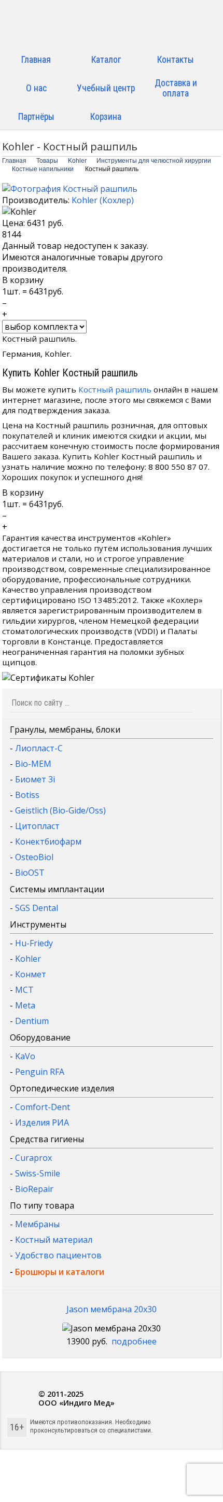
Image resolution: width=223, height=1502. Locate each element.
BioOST (30, 872)
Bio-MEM (33, 763)
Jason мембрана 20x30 (111, 1309)
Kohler (28, 958)
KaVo (25, 1056)
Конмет (30, 974)
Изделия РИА (42, 1122)
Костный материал (53, 1239)
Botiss (27, 795)
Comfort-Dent (42, 1107)
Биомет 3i (35, 779)
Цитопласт (37, 826)
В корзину (23, 280)
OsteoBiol (34, 857)
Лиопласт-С (39, 748)
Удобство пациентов (58, 1255)
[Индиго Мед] (111, 24)
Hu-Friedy (34, 943)
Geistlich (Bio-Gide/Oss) (60, 810)
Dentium (32, 1021)
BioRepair (34, 1189)
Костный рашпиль (114, 389)
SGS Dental (36, 908)
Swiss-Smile (37, 1173)
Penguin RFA (39, 1071)
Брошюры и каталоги (59, 1272)
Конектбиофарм (48, 841)
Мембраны (37, 1224)
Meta (25, 1005)
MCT (24, 989)
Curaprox (33, 1157)
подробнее (134, 1341)
